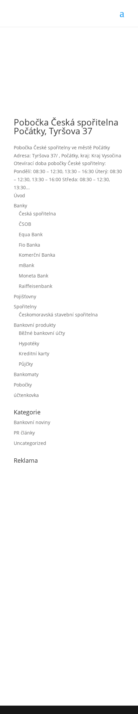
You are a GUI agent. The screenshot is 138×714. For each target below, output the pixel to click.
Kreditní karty (34, 353)
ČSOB (25, 224)
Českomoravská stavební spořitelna (58, 314)
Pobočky (23, 384)
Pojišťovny (25, 296)
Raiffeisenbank (35, 286)
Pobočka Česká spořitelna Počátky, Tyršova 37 (66, 126)
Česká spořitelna (37, 213)
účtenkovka (26, 395)
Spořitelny (25, 306)
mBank (26, 265)
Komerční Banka (37, 255)
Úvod (19, 195)
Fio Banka (29, 245)
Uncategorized (30, 443)
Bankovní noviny (32, 422)
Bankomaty (26, 374)
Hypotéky (29, 343)
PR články (24, 432)
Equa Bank (31, 234)
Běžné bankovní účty (42, 333)
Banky (20, 205)
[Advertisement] (64, 583)
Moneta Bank (33, 275)
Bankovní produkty (35, 325)
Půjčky (26, 364)
